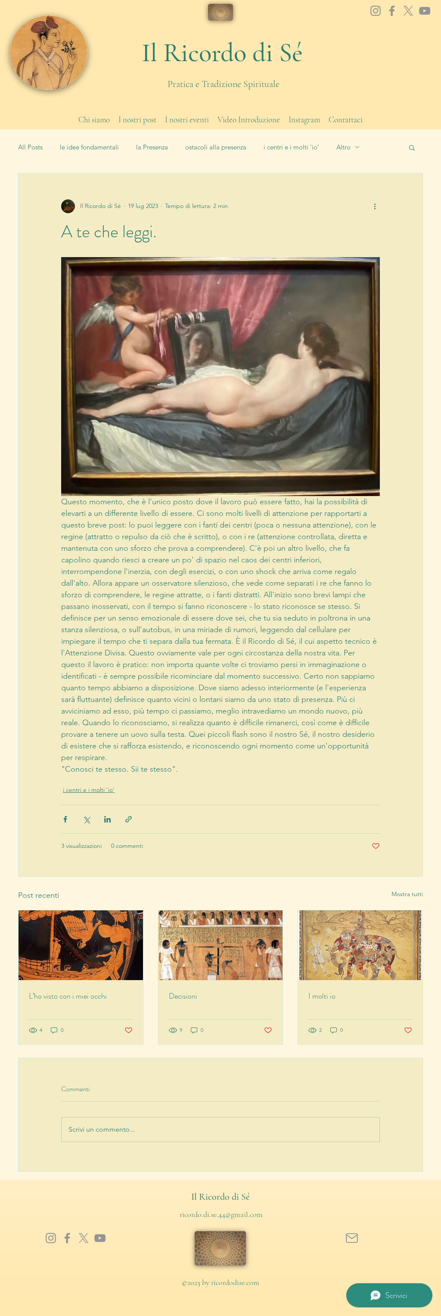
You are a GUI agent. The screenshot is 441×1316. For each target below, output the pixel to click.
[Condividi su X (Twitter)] (86, 819)
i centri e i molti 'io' (291, 147)
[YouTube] (425, 11)
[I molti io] (360, 945)
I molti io (321, 996)
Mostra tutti (407, 894)
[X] (408, 11)
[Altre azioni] (375, 206)
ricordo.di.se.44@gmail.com (221, 1214)
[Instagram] (375, 11)
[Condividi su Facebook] (65, 819)
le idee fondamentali (89, 147)
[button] (412, 147)
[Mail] (351, 1238)
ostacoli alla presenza (215, 147)
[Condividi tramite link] (128, 819)
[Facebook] (392, 11)
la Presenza (152, 147)
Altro (343, 147)
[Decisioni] (220, 945)
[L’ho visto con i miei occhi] (81, 945)
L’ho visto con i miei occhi (68, 996)
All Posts (30, 147)
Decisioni (183, 996)
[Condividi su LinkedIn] (107, 819)
